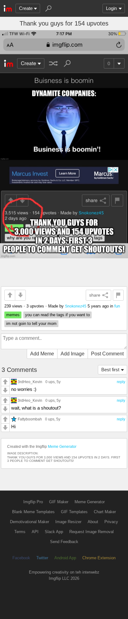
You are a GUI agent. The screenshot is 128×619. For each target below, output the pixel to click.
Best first (110, 369)
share (94, 295)
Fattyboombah (30, 419)
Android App (65, 558)
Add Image (73, 353)
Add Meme (42, 353)
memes (13, 314)
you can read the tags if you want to (57, 314)
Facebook (21, 558)
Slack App (54, 531)
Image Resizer (68, 521)
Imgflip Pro (33, 501)
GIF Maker (58, 501)
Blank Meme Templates (33, 511)
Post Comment (107, 353)
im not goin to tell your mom (31, 323)
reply (121, 382)
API (35, 531)
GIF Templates (74, 511)
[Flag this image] (118, 295)
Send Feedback (64, 541)
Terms (19, 531)
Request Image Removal (91, 531)
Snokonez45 (75, 306)
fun (117, 306)
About (93, 521)
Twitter (42, 558)
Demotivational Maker (29, 521)
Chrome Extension (99, 558)
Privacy (111, 521)
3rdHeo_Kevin (30, 382)
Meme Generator (62, 446)
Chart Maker (105, 511)
